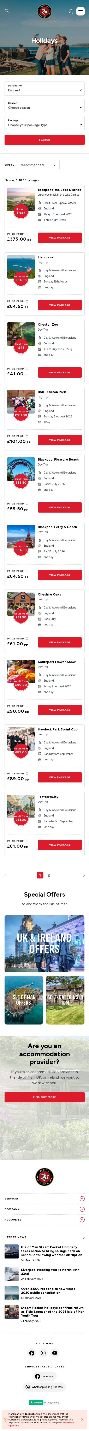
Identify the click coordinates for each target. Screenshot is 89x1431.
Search (44, 139)
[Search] (17, 11)
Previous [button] (7, 875)
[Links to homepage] (44, 11)
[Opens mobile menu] (80, 11)
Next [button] (82, 875)
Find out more (44, 1097)
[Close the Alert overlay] (82, 1419)
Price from (16, 234)
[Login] (70, 11)
